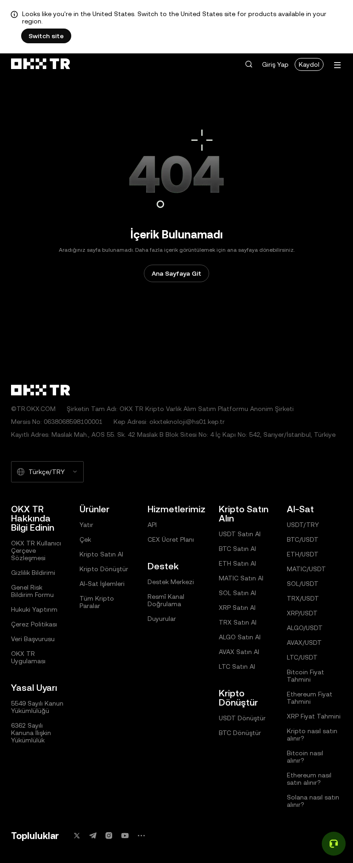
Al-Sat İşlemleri (102, 583)
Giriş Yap (275, 64)
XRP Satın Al (237, 607)
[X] (77, 835)
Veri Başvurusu (33, 639)
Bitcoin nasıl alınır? (305, 756)
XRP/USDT (302, 613)
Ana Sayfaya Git (176, 273)
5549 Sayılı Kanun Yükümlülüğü (37, 707)
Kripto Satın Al (101, 554)
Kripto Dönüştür (104, 569)
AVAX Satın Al (239, 651)
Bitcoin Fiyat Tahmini (305, 675)
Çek (85, 539)
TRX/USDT (303, 598)
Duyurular (162, 618)
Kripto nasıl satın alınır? (312, 734)
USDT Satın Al (240, 534)
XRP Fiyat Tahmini (314, 716)
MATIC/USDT (306, 569)
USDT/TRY (303, 524)
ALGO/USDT (305, 627)
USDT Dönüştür (242, 718)
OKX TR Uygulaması (28, 657)
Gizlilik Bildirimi (33, 572)
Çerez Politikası (34, 624)
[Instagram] (109, 835)
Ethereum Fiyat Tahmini (309, 697)
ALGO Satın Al (240, 637)
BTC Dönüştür (240, 732)
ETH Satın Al (237, 563)
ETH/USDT (303, 554)
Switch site (46, 36)
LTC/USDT (302, 657)
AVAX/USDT (304, 642)
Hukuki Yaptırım (34, 609)
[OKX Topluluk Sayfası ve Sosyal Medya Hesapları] (141, 835)
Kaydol (309, 64)
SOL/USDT (303, 583)
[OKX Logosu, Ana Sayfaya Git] (40, 64)
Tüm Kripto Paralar (97, 602)
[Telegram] (93, 835)
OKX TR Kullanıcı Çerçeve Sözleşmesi (36, 550)
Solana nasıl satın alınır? (313, 800)
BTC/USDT (303, 539)
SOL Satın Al (237, 593)
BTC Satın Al (237, 548)
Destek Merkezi (171, 581)
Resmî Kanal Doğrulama (166, 600)
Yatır (86, 524)
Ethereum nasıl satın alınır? (309, 778)
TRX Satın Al (237, 622)
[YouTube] (125, 835)
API (152, 524)
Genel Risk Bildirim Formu (32, 591)
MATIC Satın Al (241, 578)
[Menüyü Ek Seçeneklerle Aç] (337, 65)
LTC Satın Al (237, 666)
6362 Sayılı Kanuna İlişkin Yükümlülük (31, 733)
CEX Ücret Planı (171, 539)
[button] (248, 64)
